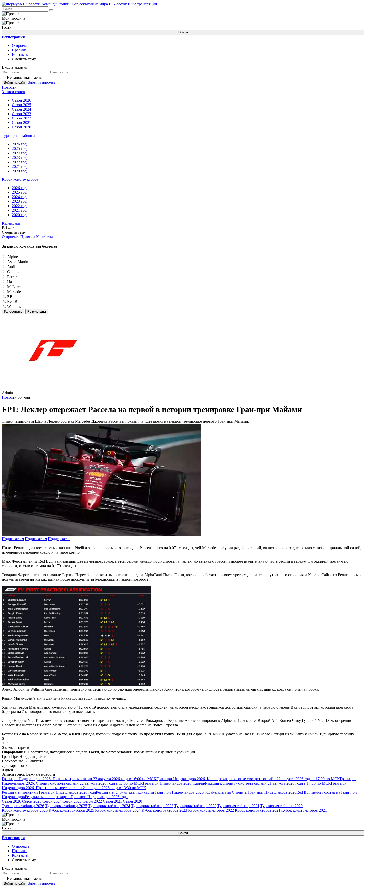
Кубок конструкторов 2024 (118, 810)
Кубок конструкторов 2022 (211, 810)
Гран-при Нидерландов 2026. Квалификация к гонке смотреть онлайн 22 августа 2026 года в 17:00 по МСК (248, 779)
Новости (9, 397)
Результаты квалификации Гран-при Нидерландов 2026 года (76, 797)
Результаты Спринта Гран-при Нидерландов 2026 (254, 792)
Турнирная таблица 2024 (109, 806)
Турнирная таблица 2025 (66, 806)
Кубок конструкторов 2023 (164, 810)
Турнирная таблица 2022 (195, 806)
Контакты (20, 54)
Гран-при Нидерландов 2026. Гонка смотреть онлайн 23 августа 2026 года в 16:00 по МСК (79, 779)
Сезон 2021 (112, 801)
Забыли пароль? (41, 82)
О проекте (20, 45)
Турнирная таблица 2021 (238, 806)
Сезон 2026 (11, 801)
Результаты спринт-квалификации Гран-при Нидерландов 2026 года (154, 792)
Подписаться (13, 539)
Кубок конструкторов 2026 (25, 810)
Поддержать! (59, 539)
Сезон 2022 (92, 801)
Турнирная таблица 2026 (23, 806)
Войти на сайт (14, 82)
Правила (19, 50)
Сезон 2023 (72, 801)
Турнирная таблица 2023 (152, 806)
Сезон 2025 (31, 801)
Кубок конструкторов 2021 (257, 810)
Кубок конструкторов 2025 (71, 810)
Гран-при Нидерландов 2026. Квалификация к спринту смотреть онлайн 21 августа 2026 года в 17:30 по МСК (237, 783)
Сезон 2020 (132, 801)
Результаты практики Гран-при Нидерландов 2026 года (49, 792)
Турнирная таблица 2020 (281, 806)
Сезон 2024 (51, 801)
